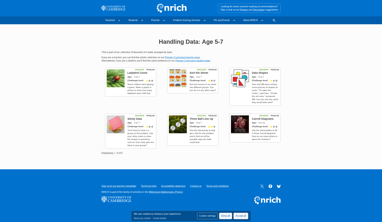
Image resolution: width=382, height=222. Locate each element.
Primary (244, 9)
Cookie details (159, 218)
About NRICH (250, 20)
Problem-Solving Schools (186, 20)
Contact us (195, 186)
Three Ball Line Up (201, 118)
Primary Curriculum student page (192, 60)
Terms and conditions (217, 186)
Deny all (225, 216)
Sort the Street (199, 72)
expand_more (119, 20)
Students (133, 20)
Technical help (148, 186)
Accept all (241, 216)
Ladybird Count (137, 72)
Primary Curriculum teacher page (182, 57)
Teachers (110, 20)
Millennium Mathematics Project (166, 192)
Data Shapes (260, 72)
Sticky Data (134, 118)
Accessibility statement (173, 186)
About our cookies (142, 218)
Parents (155, 20)
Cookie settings (207, 216)
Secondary (259, 9)
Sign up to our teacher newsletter (118, 186)
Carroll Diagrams (263, 118)
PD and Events (222, 20)
